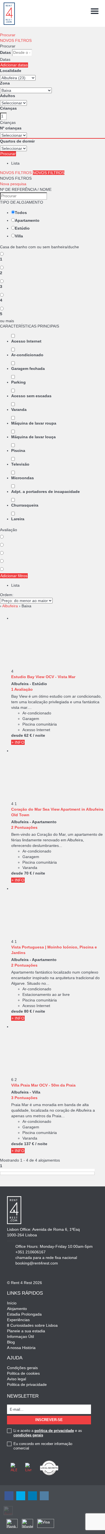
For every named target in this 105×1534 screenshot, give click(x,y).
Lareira (17, 519)
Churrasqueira (24, 505)
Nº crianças (11, 128)
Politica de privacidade (27, 1384)
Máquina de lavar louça (33, 437)
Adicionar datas (14, 65)
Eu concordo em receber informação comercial (42, 1446)
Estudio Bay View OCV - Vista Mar (43, 677)
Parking (18, 382)
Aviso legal (16, 1379)
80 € (28, 1011)
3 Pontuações (24, 1097)
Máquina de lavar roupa (33, 423)
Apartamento (27, 220)
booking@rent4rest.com (36, 1263)
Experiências (18, 1320)
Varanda (19, 409)
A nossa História (21, 1347)
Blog (11, 1342)
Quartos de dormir (17, 141)
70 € (28, 873)
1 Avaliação (22, 689)
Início (12, 1303)
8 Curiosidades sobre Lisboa (32, 1325)
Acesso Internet (26, 341)
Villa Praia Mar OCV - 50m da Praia (43, 1085)
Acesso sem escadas (31, 396)
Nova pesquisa (13, 184)
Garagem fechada (28, 368)
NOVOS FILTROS (16, 40)
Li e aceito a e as (47, 1433)
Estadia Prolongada (24, 1314)
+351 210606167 (30, 1252)
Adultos (7, 95)
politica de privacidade (54, 1431)
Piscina (18, 450)
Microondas (22, 478)
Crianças (8, 108)
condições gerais (28, 1435)
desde (17, 735)
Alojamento (17, 1308)
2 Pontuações (24, 827)
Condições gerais (22, 1368)
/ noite (39, 735)
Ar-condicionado (27, 355)
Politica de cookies (23, 1373)
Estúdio (22, 228)
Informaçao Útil (20, 1336)
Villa (19, 236)
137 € (29, 1144)
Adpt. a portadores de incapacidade (45, 491)
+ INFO (17, 742)
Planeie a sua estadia (26, 1331)
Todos (21, 212)
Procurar (7, 35)
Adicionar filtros (13, 576)
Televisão (20, 464)
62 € (28, 735)
